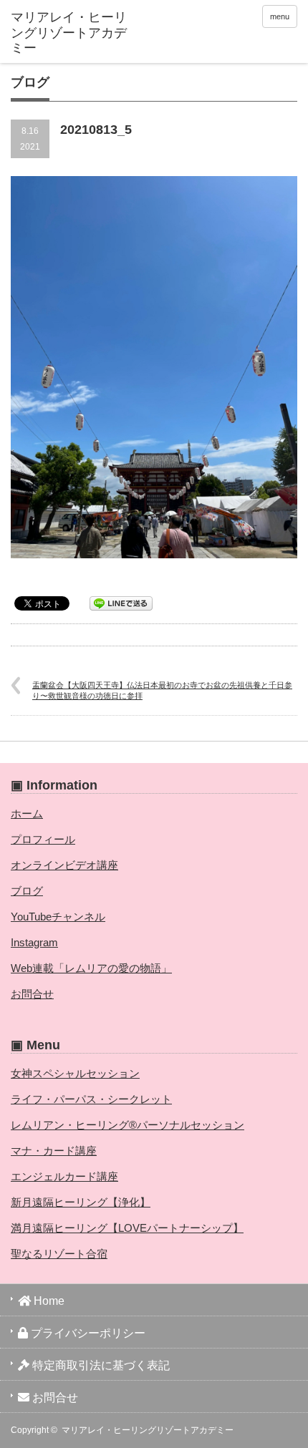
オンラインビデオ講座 (64, 865)
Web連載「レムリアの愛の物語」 (91, 968)
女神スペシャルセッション (75, 1073)
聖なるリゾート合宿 (59, 1254)
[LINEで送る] (121, 602)
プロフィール (43, 839)
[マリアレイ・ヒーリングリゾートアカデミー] (72, 33)
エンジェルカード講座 (64, 1176)
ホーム (27, 813)
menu (279, 16)
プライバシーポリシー (86, 1333)
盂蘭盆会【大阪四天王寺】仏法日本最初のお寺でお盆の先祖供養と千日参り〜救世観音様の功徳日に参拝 (162, 690)
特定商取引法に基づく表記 (99, 1365)
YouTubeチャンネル (58, 916)
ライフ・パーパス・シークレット (91, 1099)
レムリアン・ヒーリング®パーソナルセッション (127, 1125)
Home (47, 1301)
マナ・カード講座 (54, 1151)
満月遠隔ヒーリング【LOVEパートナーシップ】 (127, 1228)
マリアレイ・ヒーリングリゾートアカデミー (148, 1430)
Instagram (34, 942)
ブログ (27, 891)
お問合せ (32, 994)
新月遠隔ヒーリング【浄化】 (80, 1202)
